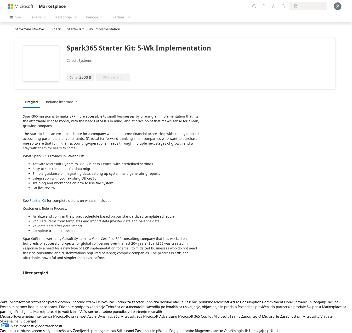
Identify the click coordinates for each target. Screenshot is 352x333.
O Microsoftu (268, 316)
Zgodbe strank (83, 301)
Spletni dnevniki (58, 301)
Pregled (31, 102)
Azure (92, 316)
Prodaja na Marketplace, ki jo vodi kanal (47, 311)
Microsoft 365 (131, 316)
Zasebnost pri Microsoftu (299, 316)
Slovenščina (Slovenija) (18, 321)
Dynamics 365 (108, 316)
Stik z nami (125, 330)
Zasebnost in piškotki (151, 330)
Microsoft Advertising (160, 316)
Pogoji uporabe (181, 330)
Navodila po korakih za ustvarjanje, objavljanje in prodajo (191, 306)
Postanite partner (13, 306)
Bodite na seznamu (43, 306)
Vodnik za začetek (129, 301)
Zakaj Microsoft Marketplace (22, 301)
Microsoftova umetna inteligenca (26, 316)
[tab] (32, 101)
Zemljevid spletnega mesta (94, 330)
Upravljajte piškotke (264, 330)
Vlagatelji (327, 316)
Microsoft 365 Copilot (195, 316)
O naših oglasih (236, 330)
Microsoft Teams (227, 316)
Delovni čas (105, 301)
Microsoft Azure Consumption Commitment (249, 301)
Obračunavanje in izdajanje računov (312, 301)
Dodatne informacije (61, 102)
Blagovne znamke (209, 330)
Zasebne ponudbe (198, 301)
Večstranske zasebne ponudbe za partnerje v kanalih (120, 311)
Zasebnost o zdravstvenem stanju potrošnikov (36, 330)
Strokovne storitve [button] (29, 29)
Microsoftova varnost (69, 316)
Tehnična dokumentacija (164, 301)
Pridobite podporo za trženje (82, 306)
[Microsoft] (21, 6)
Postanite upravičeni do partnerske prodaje (272, 306)
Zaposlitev (249, 316)
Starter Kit (38, 200)
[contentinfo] (48, 29)
